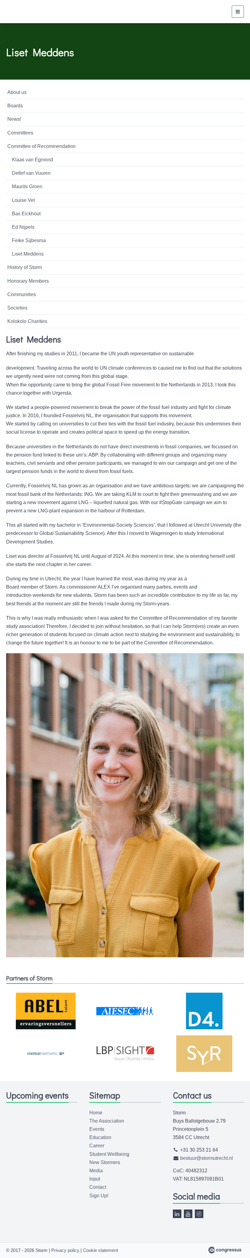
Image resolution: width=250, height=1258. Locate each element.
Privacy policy (65, 1250)
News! (14, 119)
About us (17, 92)
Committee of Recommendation (41, 146)
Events (96, 1129)
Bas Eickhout (26, 213)
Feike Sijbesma (29, 240)
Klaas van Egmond (32, 159)
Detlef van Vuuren (31, 173)
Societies (17, 307)
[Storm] (21, 12)
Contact (97, 1187)
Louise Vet (23, 200)
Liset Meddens (28, 253)
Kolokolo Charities (27, 321)
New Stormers (104, 1162)
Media (96, 1170)
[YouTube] (188, 1214)
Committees (20, 132)
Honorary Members (28, 281)
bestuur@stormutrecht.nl (206, 1158)
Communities (21, 294)
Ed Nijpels (23, 227)
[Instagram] (199, 1214)
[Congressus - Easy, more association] (225, 1250)
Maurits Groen (27, 186)
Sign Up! (98, 1195)
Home (95, 1112)
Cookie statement (100, 1250)
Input (94, 1178)
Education (100, 1137)
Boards (15, 105)
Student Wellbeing (109, 1154)
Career (96, 1145)
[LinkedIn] (177, 1214)
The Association (106, 1121)
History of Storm (24, 267)
